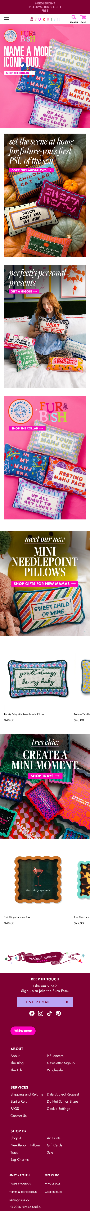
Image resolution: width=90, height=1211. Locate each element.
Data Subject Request (63, 1094)
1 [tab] (44, 528)
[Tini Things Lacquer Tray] (38, 880)
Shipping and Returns (26, 1094)
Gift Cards (54, 1145)
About (14, 1055)
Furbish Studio (31, 1207)
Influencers (55, 1055)
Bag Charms (19, 1159)
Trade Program (20, 1184)
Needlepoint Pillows (25, 1145)
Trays (14, 1152)
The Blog (17, 1062)
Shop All (16, 1138)
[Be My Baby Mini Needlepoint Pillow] (38, 676)
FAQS (14, 1108)
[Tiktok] (49, 1013)
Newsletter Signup (61, 1062)
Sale (50, 1152)
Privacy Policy (19, 1200)
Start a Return (20, 1101)
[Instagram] (40, 1013)
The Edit (16, 1070)
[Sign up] (66, 1002)
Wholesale (55, 1070)
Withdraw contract (23, 1030)
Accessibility (53, 1192)
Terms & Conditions (23, 1192)
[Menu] (6, 19)
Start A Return (19, 1175)
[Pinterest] (58, 1013)
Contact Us (18, 1115)
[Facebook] (32, 1013)
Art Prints (53, 1138)
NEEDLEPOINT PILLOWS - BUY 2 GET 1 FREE (45, 7)
